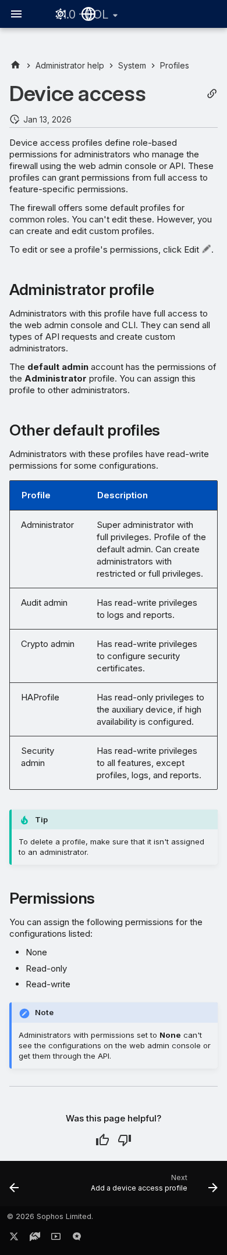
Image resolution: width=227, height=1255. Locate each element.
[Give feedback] (77, 1238)
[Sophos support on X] (14, 1238)
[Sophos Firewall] (15, 65)
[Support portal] (35, 1238)
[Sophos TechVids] (56, 1238)
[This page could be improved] (124, 1140)
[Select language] (88, 14)
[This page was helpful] (102, 1140)
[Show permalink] (212, 94)
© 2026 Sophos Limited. (50, 1216)
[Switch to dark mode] (60, 14)
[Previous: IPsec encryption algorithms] (14, 1187)
